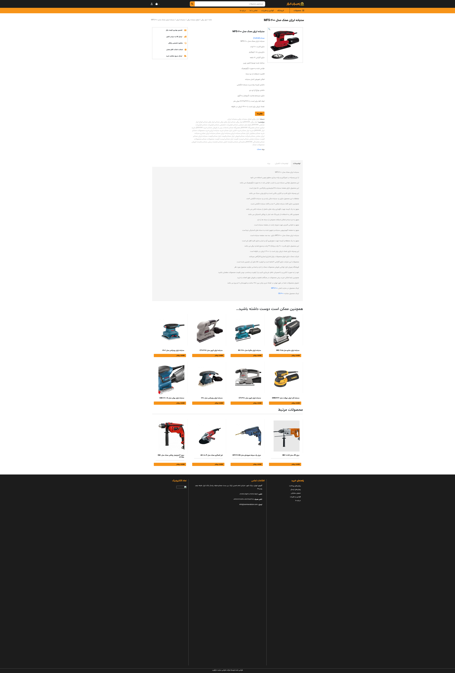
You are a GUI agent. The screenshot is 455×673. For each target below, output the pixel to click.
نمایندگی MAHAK (252, 142)
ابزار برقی (204, 20)
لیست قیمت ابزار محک (235, 139)
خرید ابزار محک (248, 130)
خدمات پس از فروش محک (218, 127)
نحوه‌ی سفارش (296, 493)
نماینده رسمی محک (210, 142)
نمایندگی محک (239, 142)
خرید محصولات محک (201, 130)
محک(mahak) (258, 38)
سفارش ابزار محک (248, 133)
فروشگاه (280, 10)
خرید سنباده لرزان (217, 130)
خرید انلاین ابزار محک (232, 130)
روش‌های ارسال (296, 489)
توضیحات (296, 163)
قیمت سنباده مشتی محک (254, 139)
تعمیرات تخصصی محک (224, 125)
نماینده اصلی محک (226, 142)
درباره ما (243, 10)
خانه (210, 20)
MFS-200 (274, 288)
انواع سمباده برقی (193, 20)
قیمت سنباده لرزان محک (203, 136)
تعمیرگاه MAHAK (247, 127)
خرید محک (260, 133)
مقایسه (260, 113)
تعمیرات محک (208, 125)
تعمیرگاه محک (234, 127)
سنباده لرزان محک (223, 133)
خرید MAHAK (201, 127)
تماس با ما (253, 10)
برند (268, 163)
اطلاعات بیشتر (296, 355)
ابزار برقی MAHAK (250, 122)
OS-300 (281, 293)
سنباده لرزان (236, 133)
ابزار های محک (209, 122)
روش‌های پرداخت (295, 486)
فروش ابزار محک (233, 136)
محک (259, 149)
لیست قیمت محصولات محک (213, 139)
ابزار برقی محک (237, 122)
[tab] (297, 163)
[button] (269, 29)
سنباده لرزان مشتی (208, 133)
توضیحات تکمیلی (281, 163)
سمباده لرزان (180, 20)
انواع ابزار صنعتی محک (242, 125)
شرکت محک (245, 136)
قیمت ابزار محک (219, 136)
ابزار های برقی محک (222, 122)
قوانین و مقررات (267, 10)
